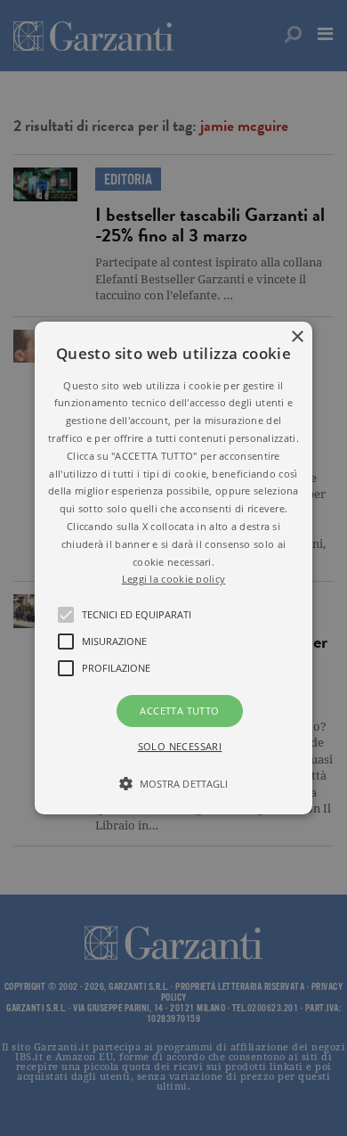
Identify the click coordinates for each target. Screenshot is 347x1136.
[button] (173, 568)
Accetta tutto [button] (179, 710)
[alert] (173, 568)
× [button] (296, 337)
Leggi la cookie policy (174, 578)
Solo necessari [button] (180, 746)
